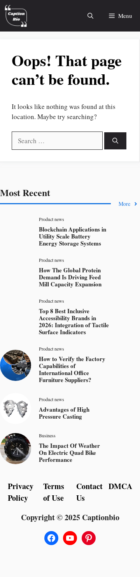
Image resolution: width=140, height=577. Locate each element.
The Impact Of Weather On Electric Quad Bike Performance (69, 452)
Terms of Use (53, 492)
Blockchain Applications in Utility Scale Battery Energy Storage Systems (72, 236)
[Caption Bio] (16, 16)
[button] (90, 16)
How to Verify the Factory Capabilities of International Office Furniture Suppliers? (72, 369)
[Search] (115, 141)
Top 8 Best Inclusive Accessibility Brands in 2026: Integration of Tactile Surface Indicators (74, 321)
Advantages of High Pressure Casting (64, 413)
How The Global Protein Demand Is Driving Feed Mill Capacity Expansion (70, 277)
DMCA (120, 486)
